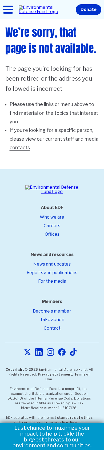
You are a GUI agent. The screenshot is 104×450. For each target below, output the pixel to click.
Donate (89, 9)
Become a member (52, 311)
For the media (52, 281)
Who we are (52, 217)
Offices (52, 234)
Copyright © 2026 (22, 370)
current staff (59, 139)
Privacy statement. (55, 374)
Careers (52, 225)
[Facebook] (62, 352)
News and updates (52, 264)
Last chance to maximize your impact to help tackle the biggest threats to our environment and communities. (52, 436)
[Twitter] (27, 352)
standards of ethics (75, 418)
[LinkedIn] (39, 352)
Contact (52, 328)
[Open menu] (8, 9)
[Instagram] (50, 352)
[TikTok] (73, 352)
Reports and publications (52, 272)
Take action (52, 319)
